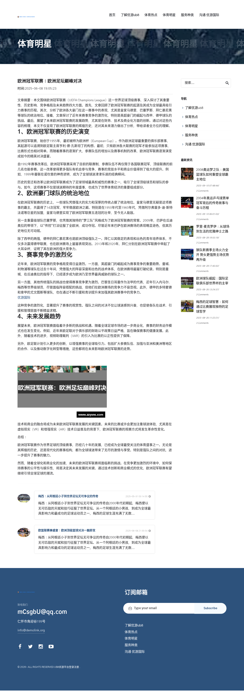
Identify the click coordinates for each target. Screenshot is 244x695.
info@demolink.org (31, 630)
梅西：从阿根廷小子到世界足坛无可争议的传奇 (68, 496)
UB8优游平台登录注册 (66, 667)
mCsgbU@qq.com (42, 612)
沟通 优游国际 (209, 15)
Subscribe (210, 608)
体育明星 (169, 15)
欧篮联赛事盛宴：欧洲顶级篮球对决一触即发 (66, 530)
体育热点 (151, 15)
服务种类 (187, 15)
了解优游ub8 (130, 15)
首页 (112, 15)
